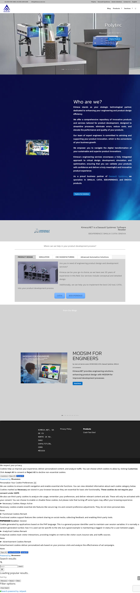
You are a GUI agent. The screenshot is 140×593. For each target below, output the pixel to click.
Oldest (18, 581)
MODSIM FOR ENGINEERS (87, 355)
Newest (11, 581)
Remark (23, 513)
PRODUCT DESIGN (25, 257)
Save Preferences (14, 552)
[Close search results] (2, 569)
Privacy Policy (66, 429)
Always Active (26, 503)
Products (116, 9)
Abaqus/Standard (102, 28)
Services (127, 9)
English (134, 2)
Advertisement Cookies (13, 541)
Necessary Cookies (11, 503)
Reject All (12, 476)
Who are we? (87, 101)
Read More (77, 383)
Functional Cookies (11, 513)
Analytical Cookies (11, 531)
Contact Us (127, 2)
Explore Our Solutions (82, 194)
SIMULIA (116, 364)
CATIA (59, 295)
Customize (4, 476)
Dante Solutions (117, 2)
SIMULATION (44, 257)
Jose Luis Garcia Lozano (82, 364)
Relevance (4, 581)
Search (20, 566)
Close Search (5, 588)
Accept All (20, 476)
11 (78, 69)
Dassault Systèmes (104, 2)
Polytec (93, 2)
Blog (109, 9)
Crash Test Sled (89, 432)
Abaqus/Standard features (111, 39)
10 (77, 415)
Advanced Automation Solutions (95, 257)
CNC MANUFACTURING (65, 257)
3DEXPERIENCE (76, 295)
